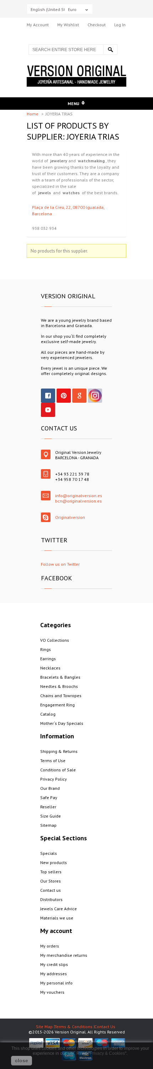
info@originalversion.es (78, 495)
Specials (48, 853)
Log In (120, 24)
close (21, 1060)
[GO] (110, 49)
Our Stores (50, 881)
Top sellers (51, 871)
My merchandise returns (63, 955)
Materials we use (56, 918)
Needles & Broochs (59, 686)
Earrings (48, 658)
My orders (49, 946)
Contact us (50, 890)
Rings (45, 649)
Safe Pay (48, 797)
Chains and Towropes (60, 695)
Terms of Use (52, 760)
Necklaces (50, 668)
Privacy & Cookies (107, 1053)
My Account (38, 24)
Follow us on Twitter (60, 564)
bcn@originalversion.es (78, 501)
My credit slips (54, 964)
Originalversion (70, 517)
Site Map (44, 1026)
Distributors (51, 899)
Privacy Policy (53, 779)
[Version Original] (76, 68)
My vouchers (52, 992)
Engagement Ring (57, 704)
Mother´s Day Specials (61, 723)
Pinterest (64, 396)
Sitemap (48, 825)
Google (79, 396)
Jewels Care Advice (58, 908)
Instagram (95, 396)
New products (53, 862)
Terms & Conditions (73, 1026)
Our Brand (50, 788)
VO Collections (54, 640)
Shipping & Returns (59, 751)
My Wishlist (68, 24)
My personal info (56, 983)
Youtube (48, 410)
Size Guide (50, 816)
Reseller (48, 806)
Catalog (48, 714)
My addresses (53, 973)
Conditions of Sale (58, 769)
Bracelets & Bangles (60, 677)
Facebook (48, 396)
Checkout (97, 24)
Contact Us (104, 1026)
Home (33, 113)
